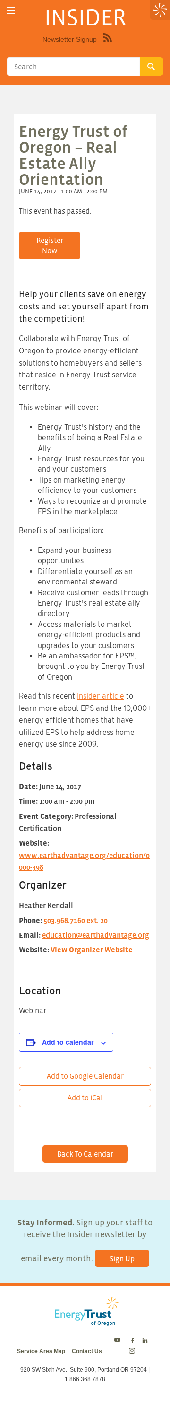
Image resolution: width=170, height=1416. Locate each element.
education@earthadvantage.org (95, 935)
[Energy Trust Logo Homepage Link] (85, 1320)
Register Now (49, 245)
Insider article (100, 695)
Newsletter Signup (69, 39)
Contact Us (87, 1351)
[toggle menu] (10, 10)
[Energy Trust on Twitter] (118, 1341)
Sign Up (122, 1258)
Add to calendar (68, 1042)
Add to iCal (85, 1097)
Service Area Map (41, 1351)
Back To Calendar (85, 1153)
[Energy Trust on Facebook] (133, 1341)
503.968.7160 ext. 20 (75, 920)
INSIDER (85, 17)
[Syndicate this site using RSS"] (107, 45)
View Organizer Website (92, 949)
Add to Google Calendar (85, 1076)
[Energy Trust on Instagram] (133, 1351)
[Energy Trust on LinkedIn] (145, 1341)
